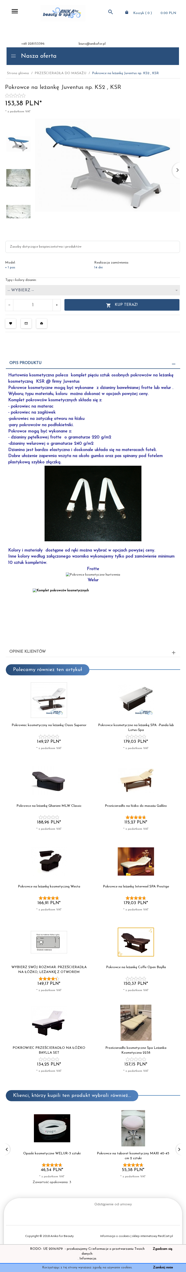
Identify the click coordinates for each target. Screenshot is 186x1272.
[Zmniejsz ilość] (9, 305)
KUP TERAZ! (126, 305)
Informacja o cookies (115, 1236)
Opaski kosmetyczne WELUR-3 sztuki (52, 1153)
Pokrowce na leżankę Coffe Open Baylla (136, 967)
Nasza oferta (37, 56)
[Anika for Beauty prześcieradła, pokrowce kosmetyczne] (62, 13)
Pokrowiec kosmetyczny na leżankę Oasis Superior (49, 725)
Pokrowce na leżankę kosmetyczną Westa (49, 886)
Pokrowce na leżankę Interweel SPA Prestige (136, 886)
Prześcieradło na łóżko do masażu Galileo (136, 806)
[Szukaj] (110, 12)
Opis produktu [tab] (25, 363)
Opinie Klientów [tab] (27, 652)
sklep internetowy (144, 1236)
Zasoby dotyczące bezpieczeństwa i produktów (45, 247)
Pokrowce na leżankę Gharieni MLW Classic (49, 806)
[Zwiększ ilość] (57, 305)
